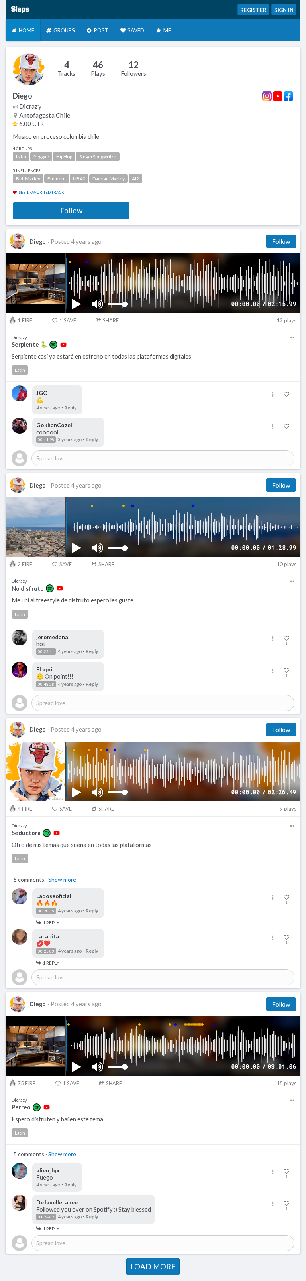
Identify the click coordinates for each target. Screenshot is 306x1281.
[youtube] (63, 345)
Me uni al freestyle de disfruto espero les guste (72, 600)
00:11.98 (46, 439)
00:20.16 (46, 910)
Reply (70, 408)
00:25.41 (46, 651)
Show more (62, 879)
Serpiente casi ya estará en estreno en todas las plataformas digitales (101, 356)
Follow (71, 210)
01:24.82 (46, 1216)
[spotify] (53, 345)
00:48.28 (46, 684)
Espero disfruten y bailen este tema (57, 1119)
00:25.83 (46, 951)
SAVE (67, 320)
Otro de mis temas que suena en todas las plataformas (82, 844)
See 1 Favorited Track (41, 192)
